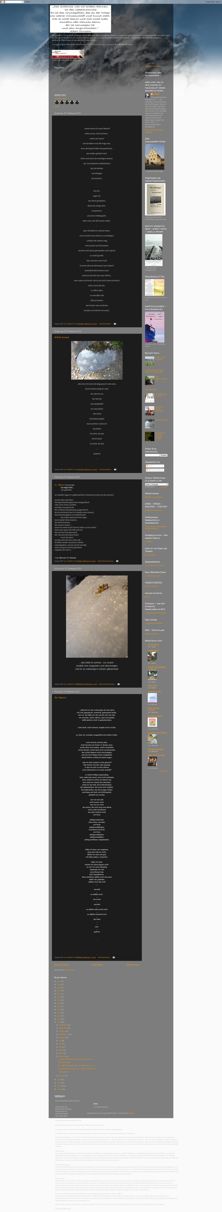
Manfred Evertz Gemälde (159, 409)
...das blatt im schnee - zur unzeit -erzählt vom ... (77, 1069)
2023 (59, 988)
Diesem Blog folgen (153, 66)
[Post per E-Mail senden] (115, 324)
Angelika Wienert (152, 634)
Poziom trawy (153, 645)
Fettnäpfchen (150, 390)
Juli (60, 1041)
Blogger (131, 1113)
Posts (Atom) (69, 970)
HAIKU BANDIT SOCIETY (154, 709)
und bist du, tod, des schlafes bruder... (160, 436)
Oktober (62, 1031)
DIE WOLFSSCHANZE (161, 379)
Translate (164, 487)
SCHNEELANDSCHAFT (161, 395)
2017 (59, 1006)
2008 (59, 1089)
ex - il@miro (60, 485)
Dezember (63, 1025)
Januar (62, 1076)
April (61, 1050)
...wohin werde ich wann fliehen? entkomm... (75, 1059)
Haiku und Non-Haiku (156, 755)
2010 (59, 1083)
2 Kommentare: (105, 324)
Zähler (57, 107)
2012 (59, 1022)
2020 (59, 997)
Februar (62, 1056)
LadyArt (156, 94)
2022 (59, 991)
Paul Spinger (150, 555)
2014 (59, 1016)
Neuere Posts (61, 965)
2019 (59, 1000)
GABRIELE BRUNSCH (153, 510)
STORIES (148, 542)
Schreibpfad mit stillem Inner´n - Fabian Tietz (154, 371)
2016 (59, 1010)
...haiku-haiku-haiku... (153, 576)
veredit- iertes (153, 651)
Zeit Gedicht (60, 697)
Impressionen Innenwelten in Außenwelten (156, 528)
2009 (59, 1086)
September (64, 1034)
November (63, 1028)
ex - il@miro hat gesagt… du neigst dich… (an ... (76, 1066)
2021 (59, 994)
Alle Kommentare (155, 470)
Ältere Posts (132, 965)
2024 (59, 984)
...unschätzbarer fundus (154, 565)
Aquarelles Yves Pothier (157, 733)
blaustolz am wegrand (161, 358)
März (61, 1053)
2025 (59, 981)
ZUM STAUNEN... (151, 586)
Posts (150, 466)
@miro (147, 597)
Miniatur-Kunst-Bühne (154, 497)
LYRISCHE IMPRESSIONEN (155, 613)
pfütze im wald (62, 337)
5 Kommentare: (104, 957)
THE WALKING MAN (155, 749)
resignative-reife (154, 692)
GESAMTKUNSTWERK (153, 623)
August (62, 1038)
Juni (60, 1044)
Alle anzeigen (163, 771)
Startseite (97, 965)
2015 (59, 1013)
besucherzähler (60, 99)
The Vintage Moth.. (155, 716)
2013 (59, 1019)
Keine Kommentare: (106, 561)
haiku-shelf (152, 686)
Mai (60, 1047)
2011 (59, 1080)
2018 (59, 1003)
